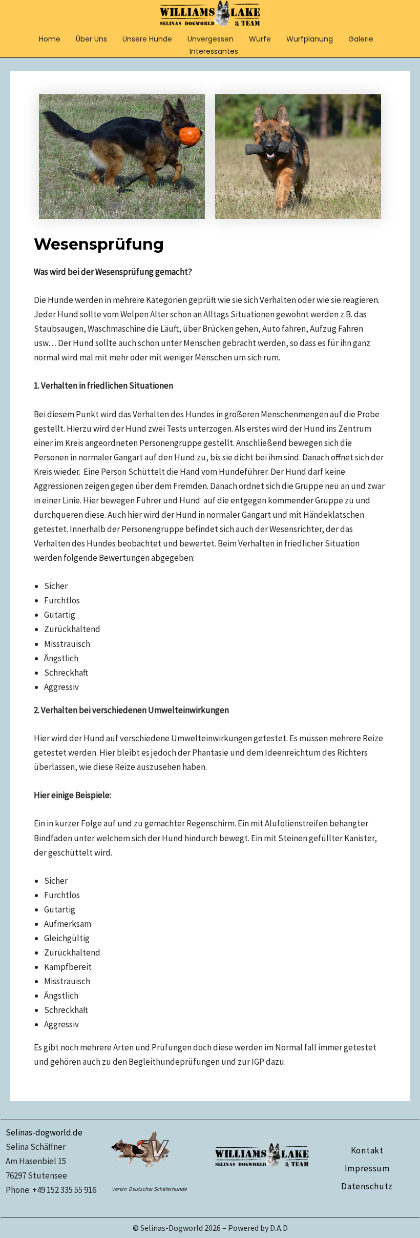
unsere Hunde (147, 39)
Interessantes (214, 51)
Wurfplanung (309, 39)
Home (49, 39)
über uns (91, 39)
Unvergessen (210, 39)
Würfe (260, 39)
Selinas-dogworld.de (44, 1132)
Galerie (360, 39)
